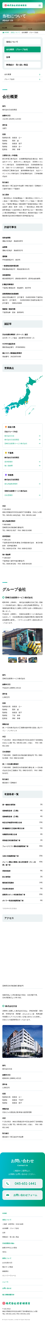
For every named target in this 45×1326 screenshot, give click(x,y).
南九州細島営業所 (11, 484)
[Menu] (40, 5)
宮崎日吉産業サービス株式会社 (15, 443)
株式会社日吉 (9, 436)
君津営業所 (8, 462)
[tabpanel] (12, 660)
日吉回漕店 (15, 5)
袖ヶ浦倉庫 (8, 466)
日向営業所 (8, 495)
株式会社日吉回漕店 (11, 440)
